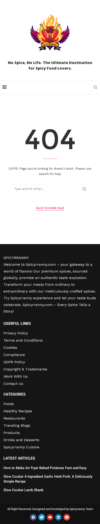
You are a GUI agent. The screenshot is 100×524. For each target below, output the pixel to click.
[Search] (95, 87)
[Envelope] (66, 517)
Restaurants (14, 418)
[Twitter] (41, 517)
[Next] (95, 459)
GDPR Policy (14, 362)
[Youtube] (50, 517)
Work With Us (15, 376)
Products (11, 433)
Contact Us (13, 384)
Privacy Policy (15, 333)
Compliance (14, 355)
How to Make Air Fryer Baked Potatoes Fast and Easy (45, 468)
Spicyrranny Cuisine (21, 447)
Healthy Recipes (17, 411)
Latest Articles (19, 458)
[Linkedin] (58, 517)
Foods (8, 404)
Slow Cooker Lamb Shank (23, 490)
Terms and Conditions (23, 340)
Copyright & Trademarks (25, 369)
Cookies (10, 347)
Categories (14, 394)
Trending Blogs (16, 425)
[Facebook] (33, 517)
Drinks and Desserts (21, 440)
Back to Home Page (50, 208)
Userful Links (17, 324)
